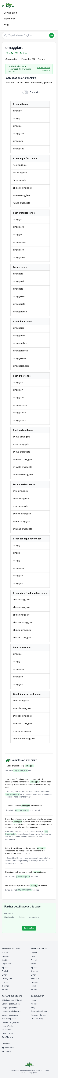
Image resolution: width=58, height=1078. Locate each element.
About (33, 1004)
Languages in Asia (10, 1015)
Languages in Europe (11, 1011)
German (5, 986)
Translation (35, 92)
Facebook (9, 1048)
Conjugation (10, 12)
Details (41, 59)
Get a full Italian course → (43, 68)
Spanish (5, 967)
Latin (33, 956)
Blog (6, 24)
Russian (5, 956)
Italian (22, 917)
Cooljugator (9, 917)
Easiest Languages (10, 1022)
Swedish (35, 978)
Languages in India (10, 1007)
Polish (33, 986)
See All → (6, 990)
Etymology (9, 18)
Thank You (6, 1030)
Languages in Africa (11, 1004)
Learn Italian (7, 1033)
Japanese (6, 964)
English (5, 971)
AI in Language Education (13, 1000)
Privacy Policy (37, 1018)
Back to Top (29, 928)
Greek (5, 953)
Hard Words (7, 1026)
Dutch (4, 975)
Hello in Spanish (9, 1018)
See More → (7, 1037)
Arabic (5, 960)
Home (33, 1000)
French (5, 982)
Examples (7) (28, 59)
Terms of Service (39, 1015)
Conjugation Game (39, 1011)
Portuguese (7, 978)
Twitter (8, 1051)
